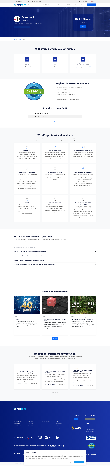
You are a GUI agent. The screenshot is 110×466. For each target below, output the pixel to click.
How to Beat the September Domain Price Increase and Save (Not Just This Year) (55, 319)
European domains (17, 27)
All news (55, 338)
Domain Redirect (17, 425)
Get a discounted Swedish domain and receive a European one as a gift (82, 318)
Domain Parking (17, 423)
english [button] (93, 1)
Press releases (59, 423)
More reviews (55, 392)
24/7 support (90, 424)
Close (59, 462)
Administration (91, 4)
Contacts (88, 1)
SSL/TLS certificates (18, 421)
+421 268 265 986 (27, 1)
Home (29, 4)
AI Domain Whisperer (32, 425)
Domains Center (52, 4)
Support (77, 4)
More (17, 329)
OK (79, 462)
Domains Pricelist (43, 4)
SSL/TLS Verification (46, 421)
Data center (30, 423)
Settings (69, 462)
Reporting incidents (60, 428)
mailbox (27, 68)
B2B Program (70, 4)
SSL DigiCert (83, 67)
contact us (16, 241)
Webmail (82, 1)
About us (83, 4)
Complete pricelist (55, 121)
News (57, 421)
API (58, 4)
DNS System (30, 421)
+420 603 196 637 (18, 1)
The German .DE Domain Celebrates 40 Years (27, 318)
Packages (63, 4)
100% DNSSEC (31, 419)
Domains (35, 4)
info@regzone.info (37, 1)
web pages (54, 68)
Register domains (17, 419)
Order (83, 26)
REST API (44, 419)
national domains (25, 27)
